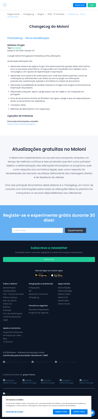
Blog (5, 338)
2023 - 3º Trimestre (56, 14)
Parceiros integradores (39, 309)
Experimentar (75, 230)
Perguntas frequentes (13, 332)
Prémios (6, 307)
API (30, 291)
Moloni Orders (64, 294)
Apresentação (9, 287)
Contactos (8, 341)
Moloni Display (64, 287)
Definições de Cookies (14, 412)
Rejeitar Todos (61, 412)
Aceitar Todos (79, 412)
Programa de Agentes (38, 312)
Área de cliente (10, 300)
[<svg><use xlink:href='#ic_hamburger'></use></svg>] (4, 5)
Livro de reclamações (12, 313)
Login (92, 5)
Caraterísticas (9, 291)
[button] (91, 413)
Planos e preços (10, 297)
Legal (5, 320)
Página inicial (13, 14)
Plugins (41, 14)
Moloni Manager (65, 291)
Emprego (7, 310)
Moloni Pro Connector (38, 294)
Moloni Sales (63, 300)
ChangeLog (28, 14)
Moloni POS (63, 297)
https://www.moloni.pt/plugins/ (21, 124)
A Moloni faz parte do (19, 374)
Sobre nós (7, 304)
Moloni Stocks (64, 304)
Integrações (34, 287)
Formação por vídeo (12, 335)
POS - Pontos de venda (13, 294)
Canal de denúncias (12, 316)
